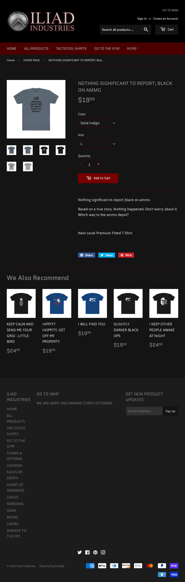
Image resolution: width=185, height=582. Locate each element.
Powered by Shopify (51, 566)
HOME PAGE (31, 60)
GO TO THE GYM (106, 48)
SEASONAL (15, 504)
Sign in (142, 18)
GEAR (11, 510)
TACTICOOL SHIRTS (71, 48)
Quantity (84, 156)
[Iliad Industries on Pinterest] (95, 553)
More (131, 48)
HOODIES (14, 465)
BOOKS (12, 517)
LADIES (12, 524)
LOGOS (12, 497)
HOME (11, 48)
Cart (170, 29)
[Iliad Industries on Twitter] (79, 553)
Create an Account (165, 18)
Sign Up (170, 411)
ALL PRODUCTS (36, 48)
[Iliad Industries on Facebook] (87, 553)
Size (81, 135)
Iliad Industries (26, 566)
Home (11, 60)
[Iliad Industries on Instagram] (103, 553)
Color (82, 114)
